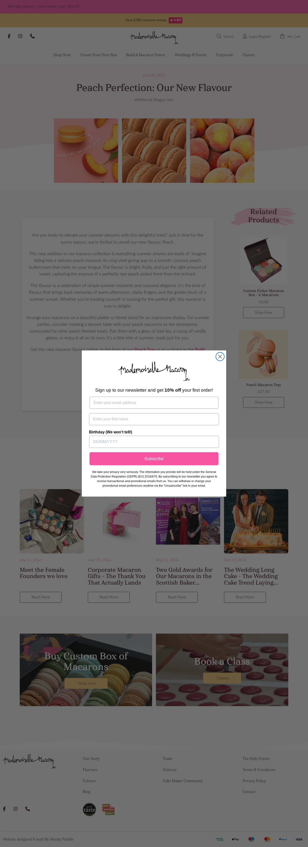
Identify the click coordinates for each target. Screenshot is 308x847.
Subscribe (154, 458)
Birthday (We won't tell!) (110, 432)
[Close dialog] (220, 356)
